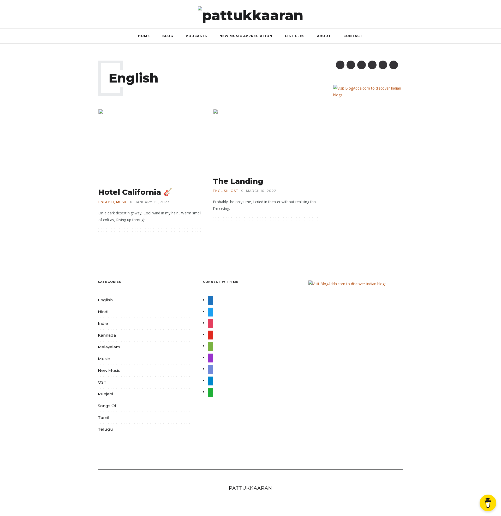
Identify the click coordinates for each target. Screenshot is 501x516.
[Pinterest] (372, 65)
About (324, 36)
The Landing (238, 181)
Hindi (103, 311)
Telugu (105, 429)
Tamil (103, 417)
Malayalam (109, 346)
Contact (352, 36)
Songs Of (107, 405)
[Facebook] (340, 65)
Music (122, 202)
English (106, 202)
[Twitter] (351, 65)
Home (144, 36)
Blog (167, 36)
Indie (103, 323)
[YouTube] (393, 65)
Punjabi (105, 393)
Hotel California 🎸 (135, 192)
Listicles (295, 36)
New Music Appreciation (245, 36)
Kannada (107, 335)
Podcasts (196, 36)
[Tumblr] (383, 65)
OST (234, 191)
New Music (109, 370)
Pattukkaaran (250, 488)
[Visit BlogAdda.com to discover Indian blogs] (368, 91)
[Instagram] (361, 65)
